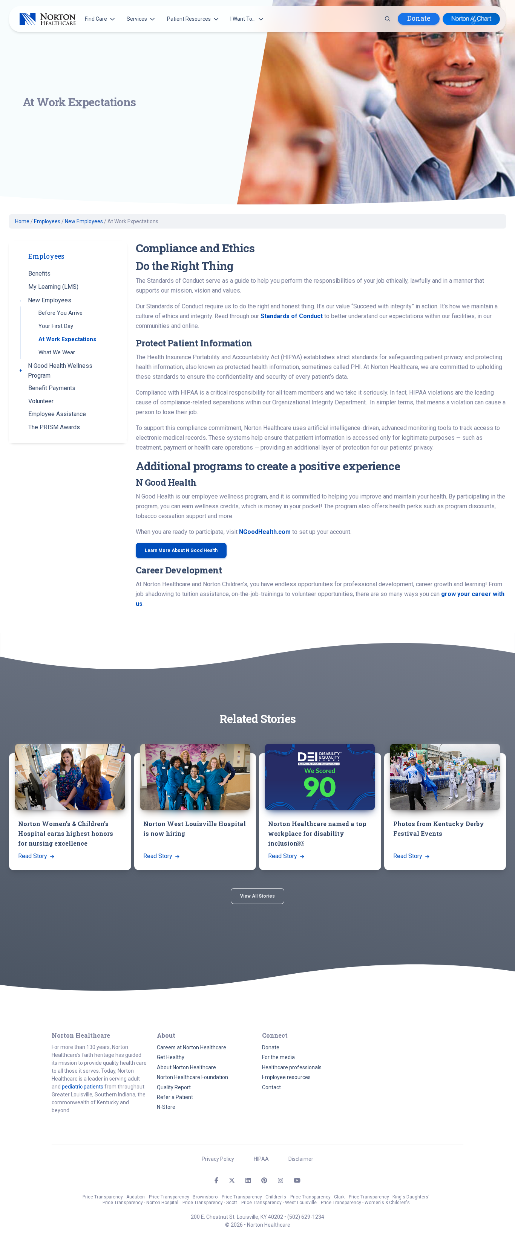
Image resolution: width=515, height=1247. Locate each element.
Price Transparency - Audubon (114, 1197)
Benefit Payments (51, 388)
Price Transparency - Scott (209, 1202)
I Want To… (243, 19)
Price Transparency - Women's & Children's (365, 1202)
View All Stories (257, 896)
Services (137, 19)
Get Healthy (170, 1057)
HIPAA (261, 1159)
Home (22, 221)
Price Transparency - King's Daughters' (389, 1197)
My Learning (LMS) (53, 286)
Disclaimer (300, 1159)
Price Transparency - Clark (317, 1197)
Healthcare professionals (292, 1067)
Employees (47, 221)
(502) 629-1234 (305, 1217)
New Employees (84, 221)
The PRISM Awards (54, 427)
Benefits (39, 273)
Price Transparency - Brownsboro (183, 1197)
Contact (271, 1087)
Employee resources (286, 1077)
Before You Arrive (60, 312)
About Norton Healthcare (186, 1067)
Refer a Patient (175, 1097)
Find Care (96, 19)
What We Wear (56, 352)
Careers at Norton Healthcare (191, 1047)
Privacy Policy (218, 1159)
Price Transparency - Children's (254, 1197)
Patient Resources (189, 19)
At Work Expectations (67, 339)
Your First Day (55, 326)
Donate (418, 18)
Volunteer (41, 401)
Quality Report (174, 1087)
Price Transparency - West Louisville (279, 1202)
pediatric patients (82, 1087)
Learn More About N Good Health (181, 550)
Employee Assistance (57, 414)
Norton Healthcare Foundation (192, 1077)
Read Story (33, 856)
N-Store (166, 1107)
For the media (278, 1057)
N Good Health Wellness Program (60, 370)
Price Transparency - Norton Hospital (140, 1202)
